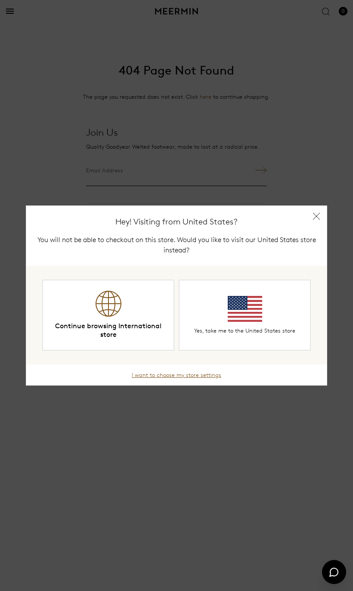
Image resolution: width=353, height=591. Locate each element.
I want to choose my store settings (176, 374)
